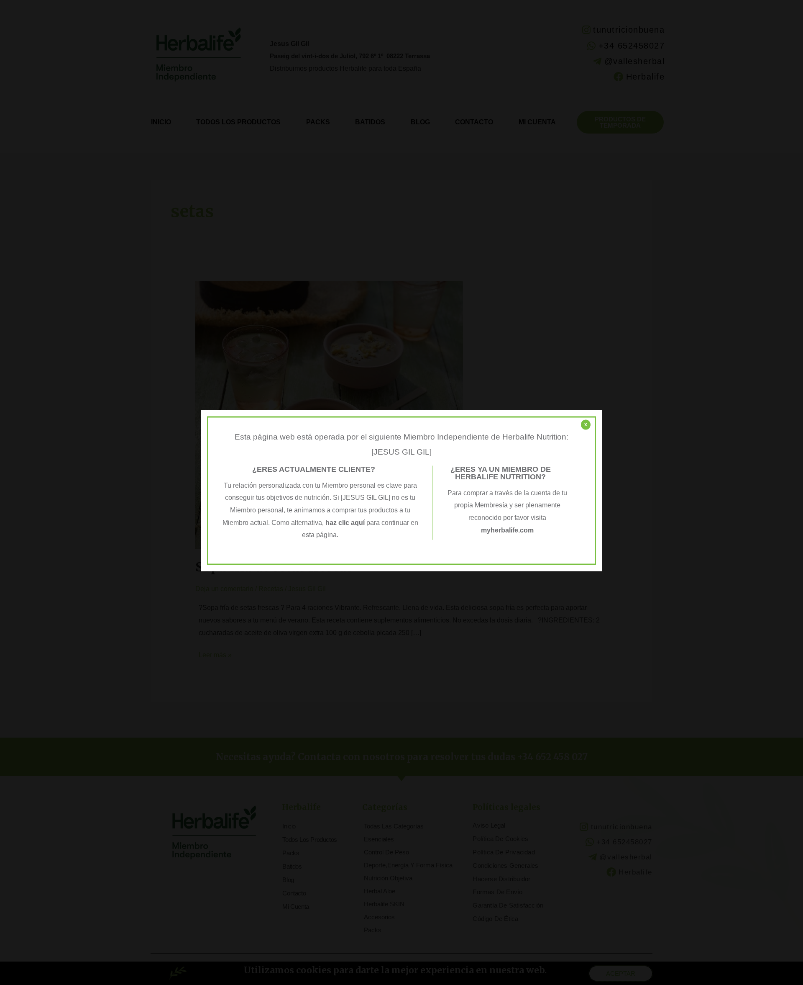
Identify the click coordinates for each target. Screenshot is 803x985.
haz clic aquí (345, 522)
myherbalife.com (507, 530)
